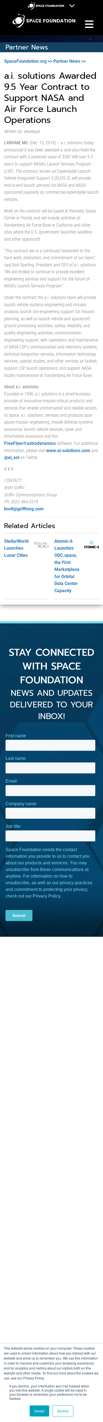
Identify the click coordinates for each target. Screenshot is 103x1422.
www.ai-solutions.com (68, 450)
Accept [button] (39, 1410)
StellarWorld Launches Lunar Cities (16, 548)
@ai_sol (11, 457)
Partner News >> (69, 61)
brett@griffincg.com (24, 508)
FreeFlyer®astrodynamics (30, 443)
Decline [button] (63, 1410)
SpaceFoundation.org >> (28, 61)
